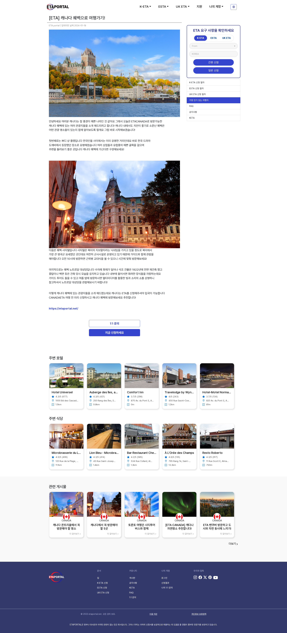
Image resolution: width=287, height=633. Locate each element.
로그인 (164, 578)
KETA (192, 118)
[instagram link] (195, 577)
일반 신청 (213, 70)
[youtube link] (215, 577)
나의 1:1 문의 (167, 587)
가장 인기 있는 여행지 (199, 100)
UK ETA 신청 (103, 592)
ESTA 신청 (102, 587)
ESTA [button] (162, 6)
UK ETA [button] (181, 6)
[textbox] (196, 46)
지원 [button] (199, 6)
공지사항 (193, 112)
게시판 (132, 578)
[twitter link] (205, 577)
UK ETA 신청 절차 (197, 94)
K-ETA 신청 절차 (196, 82)
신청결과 (165, 583)
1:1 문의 (114, 323)
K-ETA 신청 (102, 583)
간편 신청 (213, 62)
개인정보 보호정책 (198, 614)
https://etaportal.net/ (63, 308)
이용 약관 (153, 614)
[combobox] (213, 46)
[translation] (233, 7)
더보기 (232, 543)
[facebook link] (200, 577)
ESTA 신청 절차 (196, 88)
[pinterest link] (210, 577)
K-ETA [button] (144, 6)
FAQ (191, 106)
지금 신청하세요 (114, 332)
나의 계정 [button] (215, 6)
